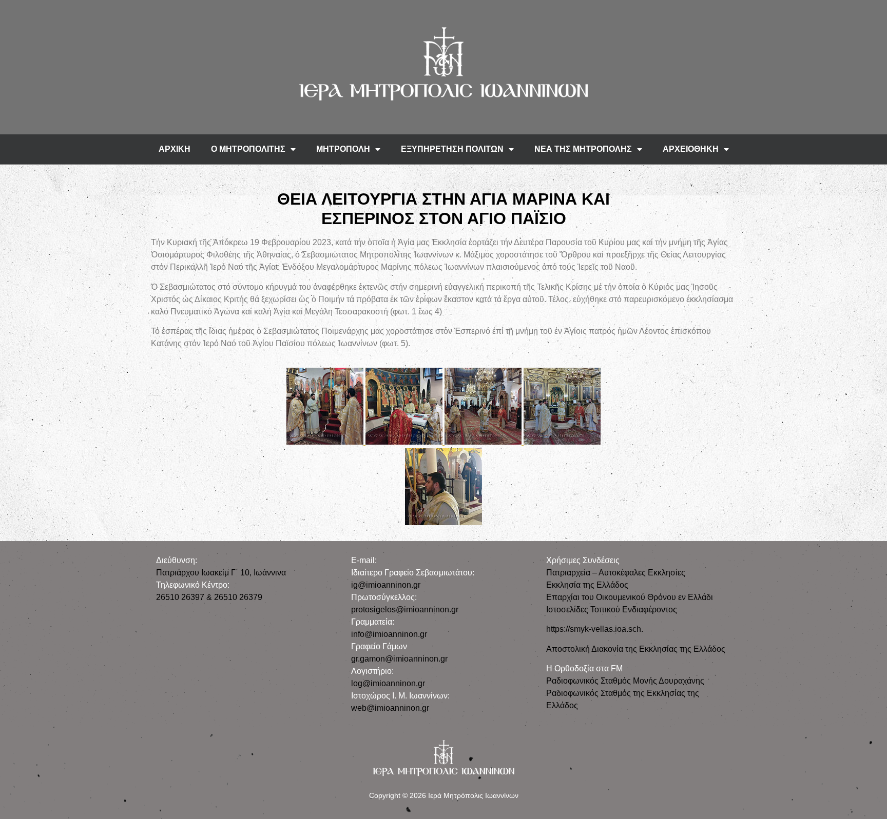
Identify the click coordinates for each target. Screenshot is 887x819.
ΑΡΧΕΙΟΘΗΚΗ (691, 149)
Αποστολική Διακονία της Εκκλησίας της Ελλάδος (635, 649)
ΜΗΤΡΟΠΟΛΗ (343, 149)
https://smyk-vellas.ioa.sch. (594, 629)
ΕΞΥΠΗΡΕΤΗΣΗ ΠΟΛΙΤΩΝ (452, 149)
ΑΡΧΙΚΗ (174, 149)
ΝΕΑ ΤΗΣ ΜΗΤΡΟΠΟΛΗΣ (583, 149)
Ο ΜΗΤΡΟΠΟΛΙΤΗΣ (248, 149)
